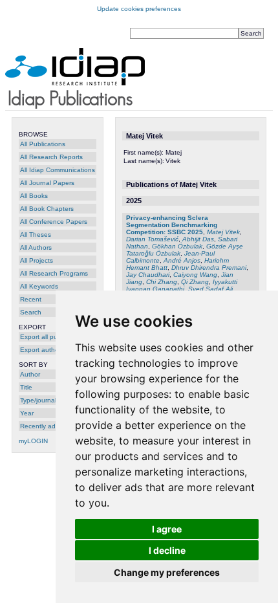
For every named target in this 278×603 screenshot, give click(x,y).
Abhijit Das (198, 239)
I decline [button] (167, 550)
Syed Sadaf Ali (210, 288)
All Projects (36, 260)
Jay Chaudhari (147, 274)
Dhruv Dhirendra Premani (208, 267)
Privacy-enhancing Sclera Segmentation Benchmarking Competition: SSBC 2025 (171, 225)
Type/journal (38, 400)
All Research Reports (51, 156)
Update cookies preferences (139, 8)
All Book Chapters (47, 208)
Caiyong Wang (195, 274)
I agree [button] (167, 528)
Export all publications (52, 336)
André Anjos (182, 260)
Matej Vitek (223, 232)
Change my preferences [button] (167, 572)
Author (30, 374)
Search (30, 312)
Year (27, 413)
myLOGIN (33, 440)
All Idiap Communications (57, 169)
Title (26, 387)
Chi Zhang (161, 281)
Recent (30, 299)
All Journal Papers (47, 182)
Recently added (43, 426)
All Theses (35, 234)
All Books (34, 195)
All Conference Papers (53, 221)
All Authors (36, 247)
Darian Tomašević (152, 239)
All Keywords (39, 286)
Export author (40, 349)
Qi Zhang (195, 281)
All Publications (42, 144)
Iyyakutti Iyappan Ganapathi (181, 285)
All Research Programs (54, 273)
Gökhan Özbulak (177, 246)
